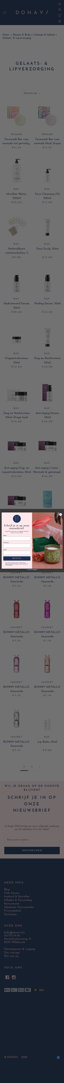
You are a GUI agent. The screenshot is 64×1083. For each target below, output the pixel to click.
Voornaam (6, 542)
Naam (4, 535)
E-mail (4, 549)
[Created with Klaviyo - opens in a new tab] (32, 570)
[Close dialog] (60, 514)
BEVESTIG (16, 558)
